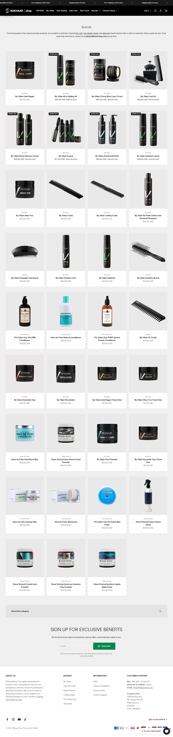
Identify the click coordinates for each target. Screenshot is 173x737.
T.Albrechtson (69, 695)
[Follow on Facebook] (7, 719)
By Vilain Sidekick (107, 278)
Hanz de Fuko (65, 334)
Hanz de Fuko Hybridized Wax (24, 459)
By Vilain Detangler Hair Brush (24, 278)
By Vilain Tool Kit (148, 96)
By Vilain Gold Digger (24, 96)
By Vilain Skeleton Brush (148, 278)
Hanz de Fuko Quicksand (66, 522)
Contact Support (100, 695)
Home (2, 17)
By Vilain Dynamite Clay (24, 400)
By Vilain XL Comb (148, 338)
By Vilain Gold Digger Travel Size (107, 400)
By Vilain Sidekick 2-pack (148, 156)
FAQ (95, 682)
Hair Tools (84, 11)
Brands (94, 11)
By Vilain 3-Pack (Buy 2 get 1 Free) (107, 96)
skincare (106, 33)
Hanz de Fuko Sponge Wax (25, 522)
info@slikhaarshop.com (143, 688)
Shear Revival (65, 456)
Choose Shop (109, 11)
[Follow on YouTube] (19, 719)
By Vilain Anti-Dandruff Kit (107, 156)
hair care (78, 33)
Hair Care (73, 11)
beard (95, 33)
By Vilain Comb (66, 216)
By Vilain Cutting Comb (107, 216)
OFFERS (40, 11)
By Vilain (50, 11)
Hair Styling (62, 11)
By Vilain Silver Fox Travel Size (148, 400)
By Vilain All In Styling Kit (66, 96)
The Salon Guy (25, 334)
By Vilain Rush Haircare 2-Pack (25, 156)
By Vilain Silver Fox (24, 216)
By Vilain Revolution (66, 400)
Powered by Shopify (30, 728)
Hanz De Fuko (69, 686)
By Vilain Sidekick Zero (66, 278)
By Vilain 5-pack (66, 156)
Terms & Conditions (101, 686)
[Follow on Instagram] (13, 719)
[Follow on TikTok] (25, 719)
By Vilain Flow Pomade (107, 459)
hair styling (88, 33)
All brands (67, 704)
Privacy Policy (99, 691)
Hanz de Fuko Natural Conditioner (66, 338)
